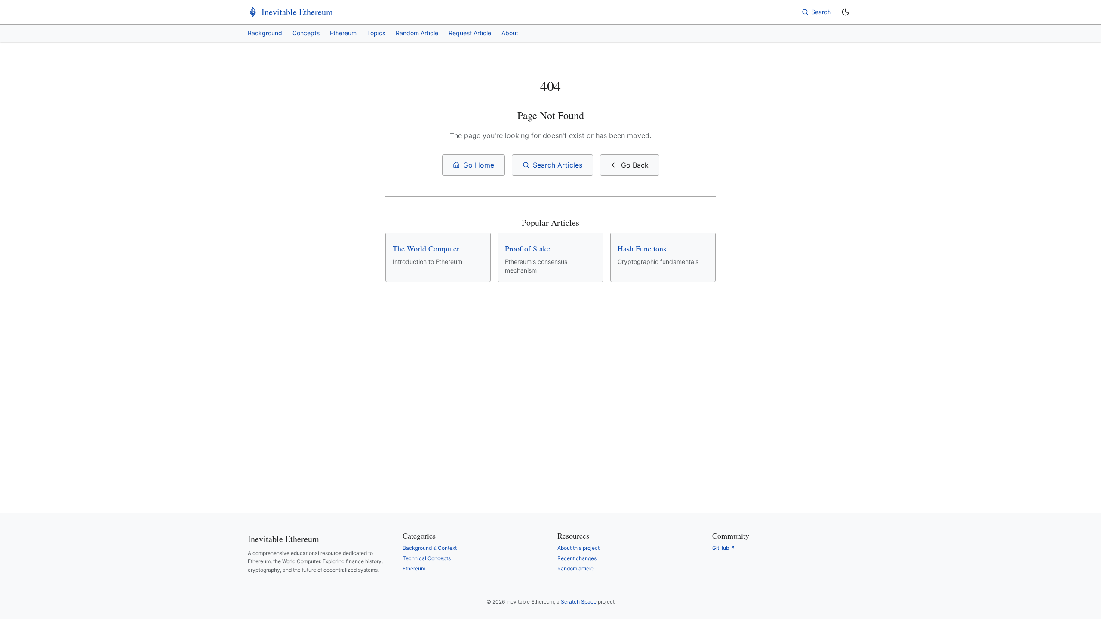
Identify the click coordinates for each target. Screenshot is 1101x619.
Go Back (635, 165)
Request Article (470, 33)
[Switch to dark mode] (845, 12)
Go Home (478, 165)
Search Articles (557, 165)
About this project (578, 548)
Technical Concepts (427, 558)
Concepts (306, 33)
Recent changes (577, 558)
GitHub (723, 548)
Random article (575, 568)
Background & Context (430, 548)
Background (265, 33)
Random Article (417, 33)
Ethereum (343, 33)
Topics (376, 33)
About (509, 33)
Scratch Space (579, 601)
